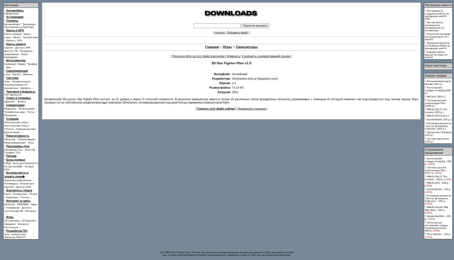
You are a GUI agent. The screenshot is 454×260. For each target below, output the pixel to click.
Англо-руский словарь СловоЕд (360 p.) (438, 90)
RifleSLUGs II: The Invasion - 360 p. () (438, 178)
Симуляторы (247, 47)
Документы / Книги (19, 190)
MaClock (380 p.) (436, 96)
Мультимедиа (16, 60)
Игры (9, 217)
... (32, 88)
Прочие (11, 156)
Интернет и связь (18, 201)
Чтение (25, 197)
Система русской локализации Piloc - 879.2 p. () (436, 170)
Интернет (30, 211)
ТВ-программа (26, 108)
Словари (12, 119)
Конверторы (20, 194)
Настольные (11, 227)
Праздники (10, 115)
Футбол (21, 101)
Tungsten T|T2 (12, 152)
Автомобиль (15, 10)
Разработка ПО (16, 231)
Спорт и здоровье (18, 98)
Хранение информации (17, 180)
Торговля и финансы (20, 91)
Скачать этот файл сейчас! (216, 108)
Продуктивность (17, 136)
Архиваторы (11, 88)
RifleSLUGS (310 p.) (438, 115)
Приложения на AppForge (19, 27)
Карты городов (12, 34)
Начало (220, 32)
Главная (212, 47)
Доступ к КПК (23, 187)
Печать (34, 194)
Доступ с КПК (22, 47)
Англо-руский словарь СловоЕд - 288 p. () (438, 161)
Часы (31, 142)
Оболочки (9, 139)
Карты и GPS (15, 30)
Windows (28, 74)
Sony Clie (30, 149)
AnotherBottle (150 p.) (439, 119)
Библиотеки (19, 234)
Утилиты (12, 20)
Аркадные (10, 224)
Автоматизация (21, 81)
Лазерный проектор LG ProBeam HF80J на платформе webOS (437, 46)
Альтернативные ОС (16, 84)
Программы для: (18, 146)
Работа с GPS (14, 40)
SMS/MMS (23, 204)
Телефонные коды (14, 112)
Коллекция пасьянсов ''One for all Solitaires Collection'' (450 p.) (438, 126)
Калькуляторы (12, 24)
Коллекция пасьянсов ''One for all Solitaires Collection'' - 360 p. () (438, 199)
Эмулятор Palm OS (15, 237)
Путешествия (30, 37)
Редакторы (12, 197)
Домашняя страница (252, 108)
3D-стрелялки (12, 220)
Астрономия (14, 17)
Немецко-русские (26, 129)
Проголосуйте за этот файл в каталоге (199, 56)
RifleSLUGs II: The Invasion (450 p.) (436, 110)
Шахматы (23, 224)
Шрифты (25, 88)
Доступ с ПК (11, 51)
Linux (7, 74)
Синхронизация (17, 71)
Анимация (10, 64)
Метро (17, 37)
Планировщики (26, 139)
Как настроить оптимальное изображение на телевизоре (434, 26)
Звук (8, 67)
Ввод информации (15, 142)
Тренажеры (28, 24)
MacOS (17, 74)
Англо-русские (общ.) (16, 122)
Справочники (11, 13)
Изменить (233, 56)
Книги (7, 194)
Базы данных (15, 159)
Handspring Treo (13, 149)
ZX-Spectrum (29, 220)
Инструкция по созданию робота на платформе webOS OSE (437, 14)
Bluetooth (9, 204)
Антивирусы (11, 183)
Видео (22, 64)
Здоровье (9, 101)
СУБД (7, 163)
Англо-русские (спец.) (16, 125)
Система (12, 78)
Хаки (7, 81)
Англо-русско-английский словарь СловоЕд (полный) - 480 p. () (436, 226)
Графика (32, 64)
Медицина (10, 108)
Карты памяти (16, 44)
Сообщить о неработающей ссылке (266, 56)
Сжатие (8, 47)
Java (6, 234)
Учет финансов (13, 94)
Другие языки (11, 132)
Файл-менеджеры (16, 55)
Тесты (30, 112)
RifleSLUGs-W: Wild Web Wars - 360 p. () (436, 210)
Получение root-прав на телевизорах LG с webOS (437, 37)
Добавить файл (237, 32)
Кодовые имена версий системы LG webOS (436, 55)
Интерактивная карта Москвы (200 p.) (438, 82)
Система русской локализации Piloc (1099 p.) (435, 103)
